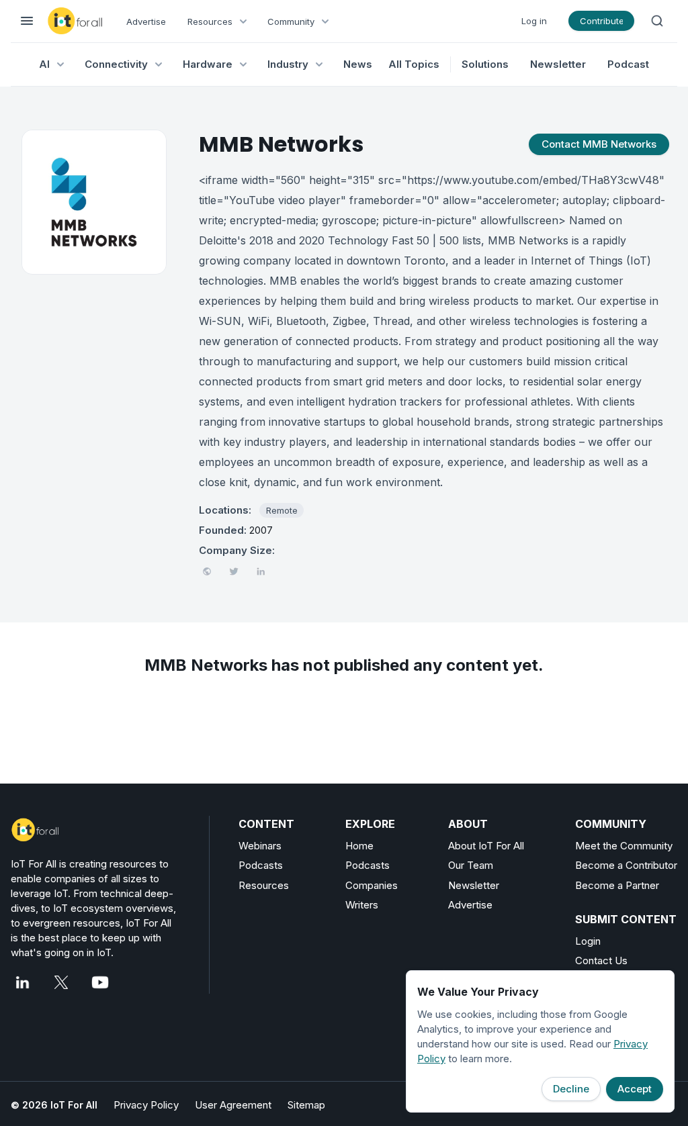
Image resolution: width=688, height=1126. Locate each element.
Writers (361, 904)
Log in (534, 20)
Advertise (146, 21)
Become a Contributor (626, 865)
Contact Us (601, 960)
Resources (264, 885)
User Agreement (233, 1104)
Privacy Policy (146, 1104)
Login (588, 941)
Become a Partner (617, 885)
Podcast (628, 64)
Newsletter (558, 64)
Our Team (470, 865)
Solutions (485, 64)
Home (359, 845)
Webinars (260, 845)
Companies (371, 885)
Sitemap (306, 1104)
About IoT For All (486, 845)
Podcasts (261, 865)
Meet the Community (624, 845)
